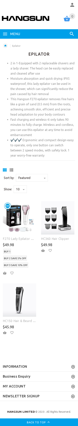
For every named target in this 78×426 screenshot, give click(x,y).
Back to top (37, 422)
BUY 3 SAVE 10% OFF (16, 265)
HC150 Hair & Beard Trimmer (24, 321)
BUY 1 (7, 251)
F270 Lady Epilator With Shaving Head (30, 238)
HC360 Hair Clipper (55, 238)
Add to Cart (45, 250)
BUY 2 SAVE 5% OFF (15, 258)
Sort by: (9, 178)
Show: (8, 189)
